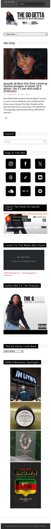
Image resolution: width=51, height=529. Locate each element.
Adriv (22, 94)
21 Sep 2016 (10, 94)
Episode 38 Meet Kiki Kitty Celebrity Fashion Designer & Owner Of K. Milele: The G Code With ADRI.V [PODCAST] (25, 87)
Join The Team (9, 2)
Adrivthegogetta (28, 273)
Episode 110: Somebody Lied (26, 236)
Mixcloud (7, 275)
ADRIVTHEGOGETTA (12, 273)
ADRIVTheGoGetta (10, 236)
